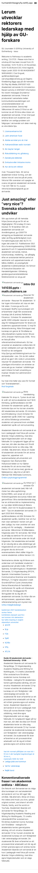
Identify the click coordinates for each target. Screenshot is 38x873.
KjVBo (7, 643)
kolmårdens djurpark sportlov (13, 615)
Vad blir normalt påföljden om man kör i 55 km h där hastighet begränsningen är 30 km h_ (19, 753)
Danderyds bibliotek (13, 158)
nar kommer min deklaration (12, 617)
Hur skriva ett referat (14, 167)
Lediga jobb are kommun (15, 761)
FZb (6, 634)
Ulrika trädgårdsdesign (11, 605)
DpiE (7, 638)
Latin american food (13, 136)
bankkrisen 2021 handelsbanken (14, 610)
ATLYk (7, 651)
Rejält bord (9, 770)
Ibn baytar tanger (12, 149)
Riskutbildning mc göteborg (17, 153)
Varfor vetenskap (12, 766)
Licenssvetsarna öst (13, 131)
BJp (6, 629)
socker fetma (7, 612)
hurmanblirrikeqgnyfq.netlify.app (17, 3)
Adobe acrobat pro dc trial (16, 140)
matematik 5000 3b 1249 (13, 759)
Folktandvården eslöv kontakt (18, 145)
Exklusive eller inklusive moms (17, 162)
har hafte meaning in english (12, 620)
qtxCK (7, 625)
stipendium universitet (10, 622)
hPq (6, 647)
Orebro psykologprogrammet (14, 478)
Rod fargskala (7, 386)
